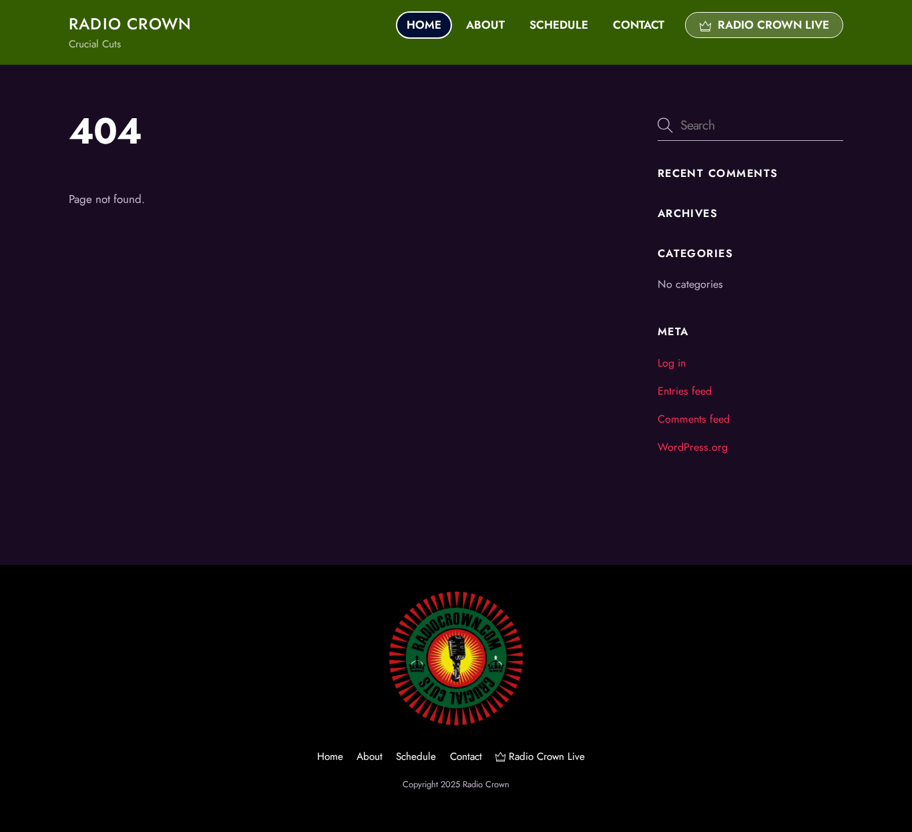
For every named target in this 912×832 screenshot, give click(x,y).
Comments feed (694, 419)
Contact (638, 25)
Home (424, 25)
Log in (672, 363)
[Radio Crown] (456, 719)
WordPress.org (693, 447)
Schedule (558, 25)
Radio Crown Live (771, 25)
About (485, 25)
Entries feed (685, 391)
